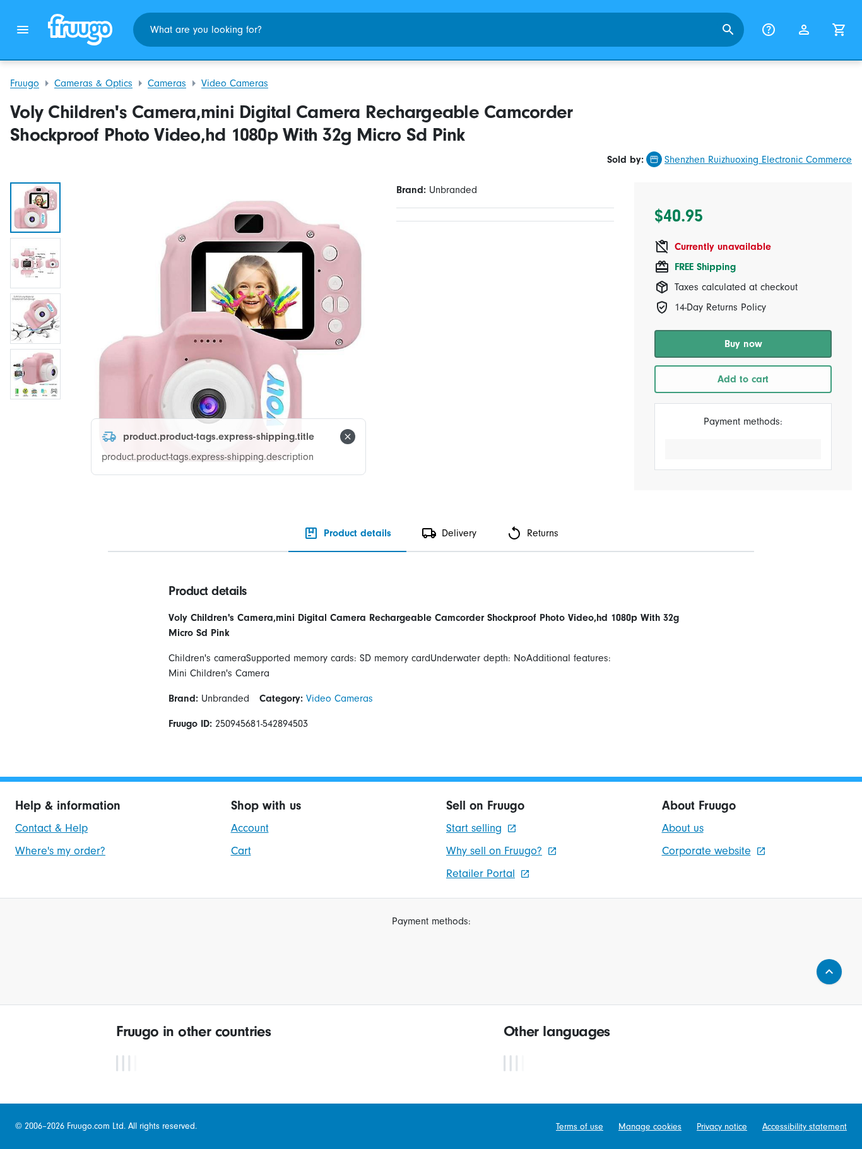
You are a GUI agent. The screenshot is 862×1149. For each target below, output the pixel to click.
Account (250, 828)
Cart (241, 850)
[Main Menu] (22, 29)
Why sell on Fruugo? (494, 850)
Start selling (474, 828)
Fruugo (24, 83)
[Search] (728, 29)
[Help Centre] (768, 29)
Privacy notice (722, 1126)
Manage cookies (650, 1126)
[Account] (804, 29)
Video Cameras (234, 83)
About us (683, 828)
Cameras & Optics (93, 83)
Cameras (167, 83)
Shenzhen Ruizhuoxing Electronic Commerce (758, 159)
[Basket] (839, 29)
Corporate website (706, 850)
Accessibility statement (804, 1126)
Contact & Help (51, 828)
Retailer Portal (480, 873)
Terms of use (579, 1126)
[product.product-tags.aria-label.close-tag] (347, 436)
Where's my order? (60, 850)
